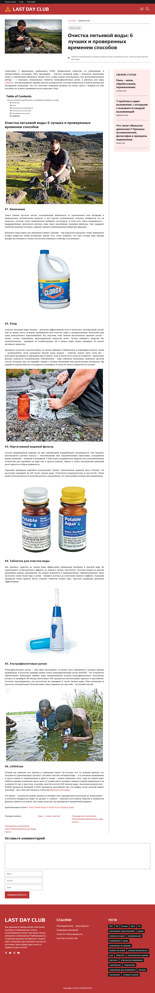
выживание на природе (90, 56)
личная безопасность (138, 950)
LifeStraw (75, 56)
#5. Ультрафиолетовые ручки (20, 113)
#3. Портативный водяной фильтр (21, 108)
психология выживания (132, 960)
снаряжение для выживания (122, 970)
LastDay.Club (121, 91)
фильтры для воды (60, 790)
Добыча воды (75, 28)
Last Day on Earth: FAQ (67, 938)
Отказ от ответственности (70, 934)
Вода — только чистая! (49, 816)
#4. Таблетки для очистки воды (20, 110)
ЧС (139, 926)
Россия (124, 926)
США (133, 926)
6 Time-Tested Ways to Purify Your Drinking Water (50, 807)
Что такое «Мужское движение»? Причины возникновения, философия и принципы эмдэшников (131, 132)
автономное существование (122, 931)
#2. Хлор (13, 105)
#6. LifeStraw (15, 116)
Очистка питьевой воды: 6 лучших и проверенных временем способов (33, 100)
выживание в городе (118, 941)
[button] (147, 9)
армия (140, 931)
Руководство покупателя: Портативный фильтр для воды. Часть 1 (21, 829)
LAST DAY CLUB (31, 9)
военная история (117, 936)
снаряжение (129, 965)
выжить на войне (117, 950)
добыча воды (106, 56)
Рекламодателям (65, 926)
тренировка (114, 974)
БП (117, 926)
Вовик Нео (120, 143)
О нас (21, 2)
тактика (142, 970)
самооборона (115, 965)
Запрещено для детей (67, 930)
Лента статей (10, 2)
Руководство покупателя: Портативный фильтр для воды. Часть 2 (88, 819)
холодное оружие (131, 974)
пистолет (113, 960)
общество (120, 955)
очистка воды (135, 56)
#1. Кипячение (15, 103)
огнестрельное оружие (138, 955)
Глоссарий (31, 2)
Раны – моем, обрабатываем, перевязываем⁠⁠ (126, 84)
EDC (111, 926)
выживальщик (134, 936)
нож (111, 955)
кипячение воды (120, 56)
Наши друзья (82, 926)
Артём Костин (84, 21)
